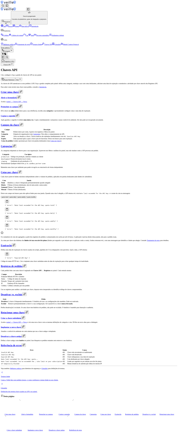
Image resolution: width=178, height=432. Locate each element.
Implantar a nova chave (11, 327)
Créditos (6, 35)
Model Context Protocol (71, 44)
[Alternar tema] (4, 54)
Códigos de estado (17, 35)
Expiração (6, 245)
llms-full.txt (25, 26)
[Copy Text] (7, 201)
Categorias (36, 134)
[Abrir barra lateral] (7, 6)
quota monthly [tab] (31, 197)
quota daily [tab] (13, 197)
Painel (17, 26)
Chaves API (48, 44)
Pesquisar (7, 22)
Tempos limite (37, 44)
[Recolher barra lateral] (28, 9)
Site (4, 26)
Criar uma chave (10, 92)
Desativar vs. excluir (11, 294)
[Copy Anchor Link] (21, 91)
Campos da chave (10, 125)
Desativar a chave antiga (11, 336)
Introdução (34, 26)
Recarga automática (42, 35)
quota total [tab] (5, 197)
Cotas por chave (55, 141)
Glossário (57, 44)
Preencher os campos (9, 107)
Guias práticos (5, 48)
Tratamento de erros (23, 44)
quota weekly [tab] (22, 197)
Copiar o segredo (8, 116)
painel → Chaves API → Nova (17, 102)
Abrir (17, 80)
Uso (27, 35)
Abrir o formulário (9, 98)
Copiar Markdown (9, 80)
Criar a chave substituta (11, 318)
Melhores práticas (9, 44)
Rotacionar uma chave (13, 312)
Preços (10, 26)
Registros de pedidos (11, 266)
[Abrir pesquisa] (3, 6)
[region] (89, 205)
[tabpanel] (89, 203)
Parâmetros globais (58, 35)
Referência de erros (11, 345)
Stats (32, 35)
